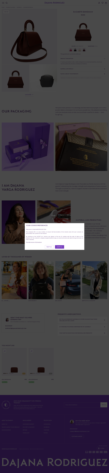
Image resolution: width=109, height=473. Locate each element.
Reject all (49, 246)
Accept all (60, 246)
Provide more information (34, 242)
